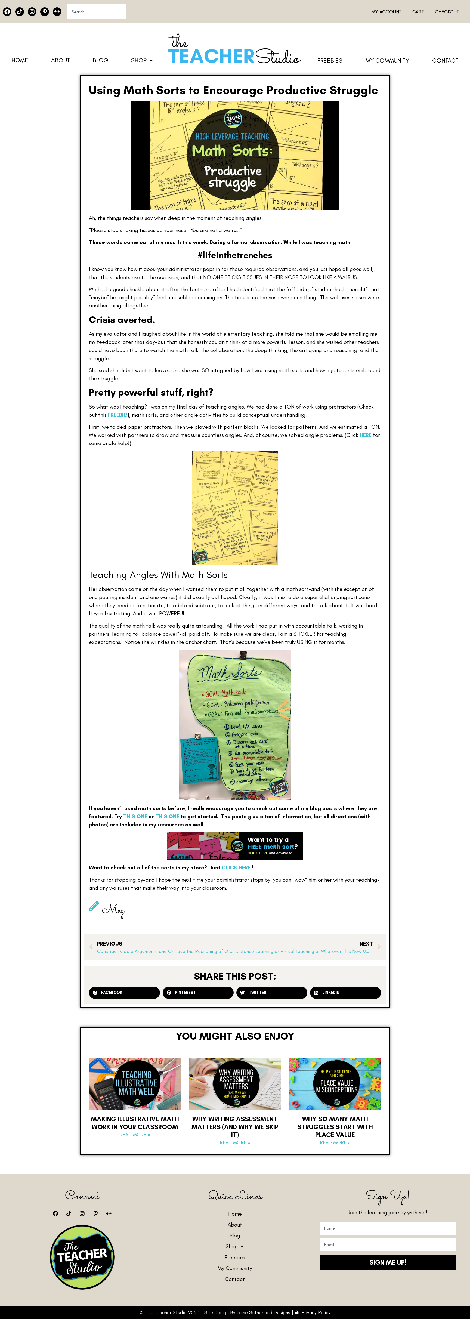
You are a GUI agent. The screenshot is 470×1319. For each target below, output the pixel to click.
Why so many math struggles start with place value (335, 1127)
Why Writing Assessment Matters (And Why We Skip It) (235, 1127)
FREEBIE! (118, 415)
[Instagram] (32, 11)
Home (19, 60)
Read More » (135, 1135)
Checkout (447, 12)
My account (386, 12)
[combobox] (96, 11)
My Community (387, 60)
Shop (139, 60)
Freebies (329, 60)
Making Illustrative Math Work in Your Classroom (135, 1123)
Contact (445, 60)
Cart (418, 12)
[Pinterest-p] (44, 11)
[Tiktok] (19, 11)
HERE (366, 435)
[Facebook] (7, 11)
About (60, 60)
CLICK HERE (236, 867)
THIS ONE (135, 816)
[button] (124, 993)
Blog (100, 60)
